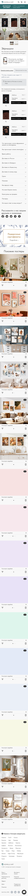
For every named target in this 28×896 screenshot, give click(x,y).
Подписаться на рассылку (6, 877)
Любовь (19, 851)
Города (7, 851)
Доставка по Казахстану (9, 167)
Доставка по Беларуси (9, 163)
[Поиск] (19, 2)
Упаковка (5, 181)
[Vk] (7, 216)
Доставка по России (8, 158)
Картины (18, 843)
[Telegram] (15, 216)
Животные (18, 848)
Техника (4, 853)
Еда (2, 851)
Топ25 (9, 837)
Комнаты (4, 840)
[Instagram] (12, 892)
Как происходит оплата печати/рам (13, 149)
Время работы (6, 154)
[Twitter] (11, 216)
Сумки (3, 859)
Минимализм (18, 845)
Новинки (4, 837)
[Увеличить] (5, 105)
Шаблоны (10, 843)
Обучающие (20, 853)
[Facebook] (3, 216)
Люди (13, 851)
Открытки (4, 856)
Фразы (11, 848)
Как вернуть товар (7, 185)
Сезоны (16, 837)
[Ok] (19, 216)
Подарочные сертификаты (17, 884)
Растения (10, 845)
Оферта (4, 881)
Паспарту (5, 198)
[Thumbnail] (16, 43)
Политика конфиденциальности (19, 877)
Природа (15, 840)
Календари (11, 856)
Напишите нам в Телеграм (24, 892)
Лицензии (4, 887)
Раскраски (19, 856)
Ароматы (4, 843)
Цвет (9, 840)
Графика (4, 845)
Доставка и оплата (17, 873)
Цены (3, 884)
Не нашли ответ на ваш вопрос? (12, 203)
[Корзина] (22, 2)
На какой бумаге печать (9, 190)
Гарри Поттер (11, 853)
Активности (4, 848)
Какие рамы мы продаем (9, 194)
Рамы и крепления (4, 873)
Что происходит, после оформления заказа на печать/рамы (13, 144)
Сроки (4, 176)
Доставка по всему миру (9, 172)
